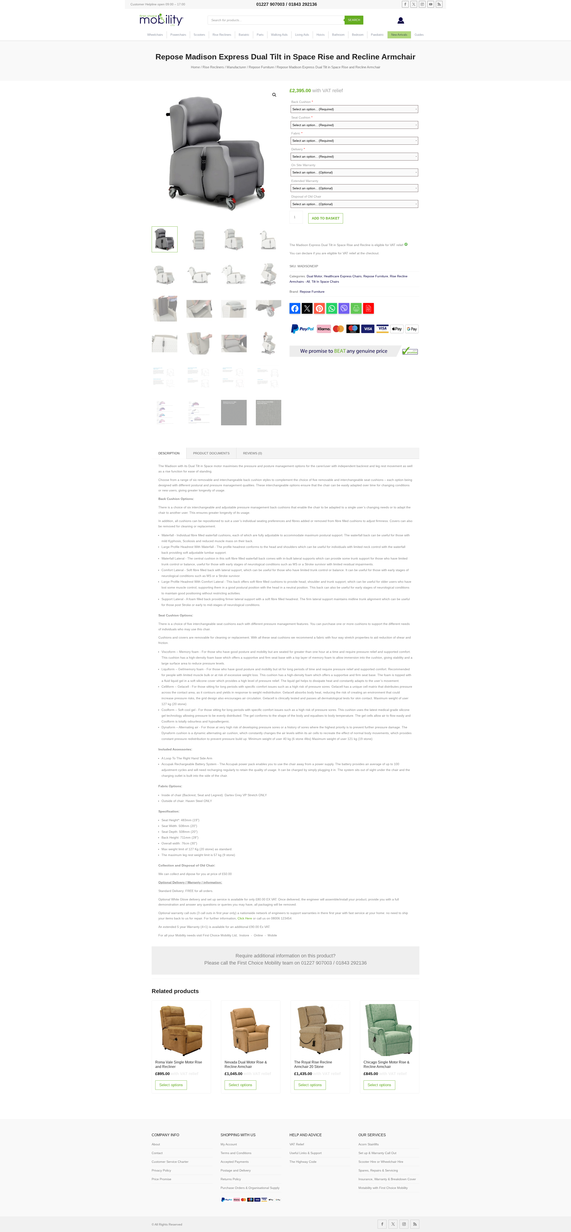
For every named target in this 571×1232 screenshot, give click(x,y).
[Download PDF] (368, 308)
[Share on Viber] (344, 308)
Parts (260, 34)
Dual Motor (314, 276)
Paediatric (377, 34)
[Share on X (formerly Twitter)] (307, 308)
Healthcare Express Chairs (343, 276)
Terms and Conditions (236, 1153)
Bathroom (338, 34)
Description (169, 453)
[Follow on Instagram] (422, 4)
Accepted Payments (235, 1161)
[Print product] (356, 308)
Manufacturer (236, 67)
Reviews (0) (252, 453)
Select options (171, 1085)
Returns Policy (231, 1179)
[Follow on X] (413, 4)
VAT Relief (297, 1144)
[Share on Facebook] (295, 308)
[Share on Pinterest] (319, 308)
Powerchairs (178, 34)
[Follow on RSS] (439, 4)
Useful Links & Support (306, 1153)
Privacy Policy (161, 1170)
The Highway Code (303, 1161)
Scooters (199, 34)
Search (354, 20)
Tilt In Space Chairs (325, 281)
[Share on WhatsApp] (331, 308)
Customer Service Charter (170, 1161)
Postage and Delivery (236, 1170)
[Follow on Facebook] (405, 4)
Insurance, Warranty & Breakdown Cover (387, 1179)
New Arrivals (399, 34)
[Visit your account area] (400, 22)
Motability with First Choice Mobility (383, 1188)
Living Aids (302, 34)
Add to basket (325, 218)
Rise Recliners (222, 34)
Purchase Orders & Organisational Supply (250, 1188)
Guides (419, 34)
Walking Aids (279, 34)
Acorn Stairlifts (368, 1144)
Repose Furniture (261, 67)
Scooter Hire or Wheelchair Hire (380, 1161)
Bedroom (358, 34)
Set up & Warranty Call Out (377, 1153)
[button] (274, 95)
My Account (229, 1144)
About (156, 1144)
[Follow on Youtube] (430, 4)
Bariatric (244, 34)
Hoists (321, 34)
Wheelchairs (155, 34)
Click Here (245, 918)
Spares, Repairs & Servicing (378, 1170)
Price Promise (161, 1179)
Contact (157, 1153)
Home (195, 67)
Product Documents (211, 453)
